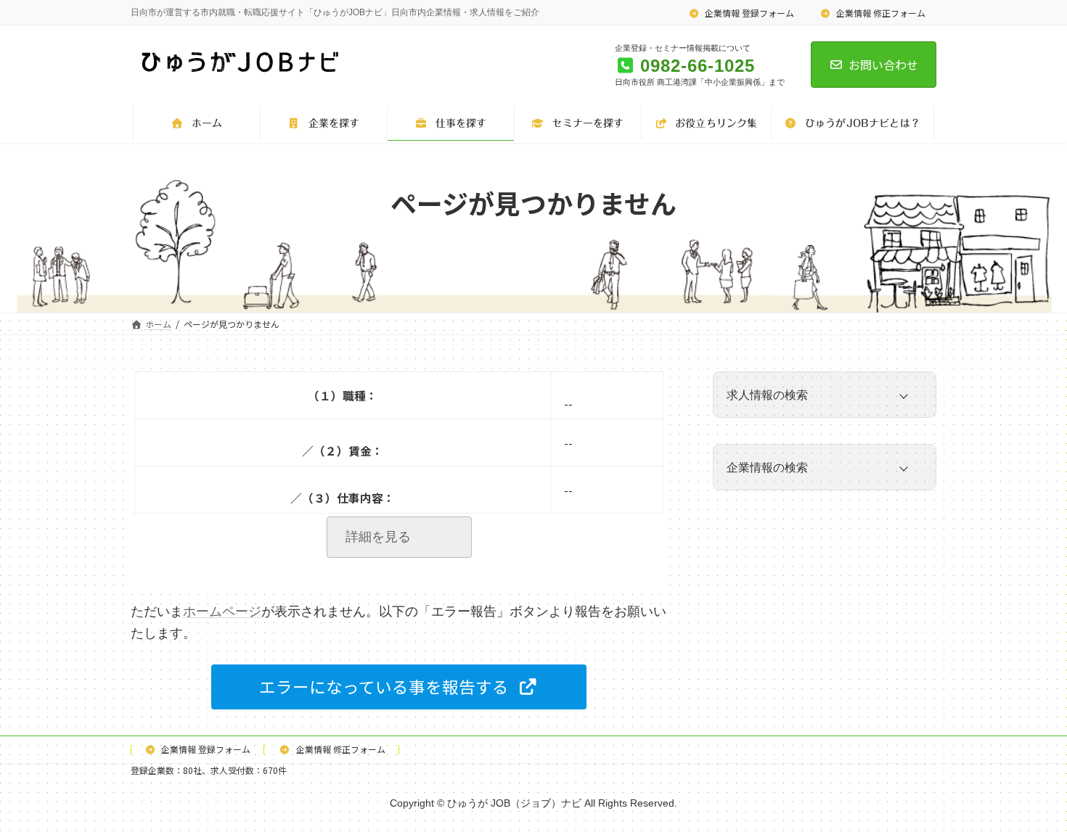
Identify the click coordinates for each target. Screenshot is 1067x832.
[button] (398, 687)
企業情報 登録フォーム (748, 13)
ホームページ (222, 611)
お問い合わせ (883, 64)
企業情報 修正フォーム (879, 13)
